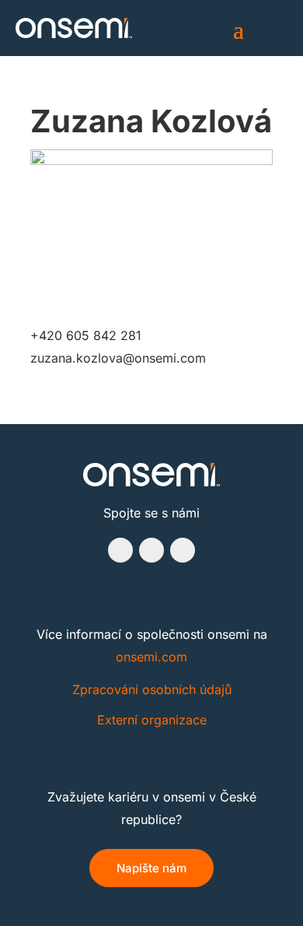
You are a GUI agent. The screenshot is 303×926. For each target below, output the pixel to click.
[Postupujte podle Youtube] (182, 550)
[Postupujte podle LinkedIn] (151, 550)
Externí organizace (152, 720)
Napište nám (151, 868)
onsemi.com (151, 657)
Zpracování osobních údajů (152, 689)
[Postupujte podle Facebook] (120, 550)
